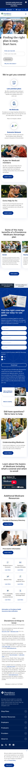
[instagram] (10, 745)
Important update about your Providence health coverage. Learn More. (14, 4)
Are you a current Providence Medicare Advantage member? (13, 353)
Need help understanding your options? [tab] (7, 285)
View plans (8, 59)
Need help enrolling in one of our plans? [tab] (21, 285)
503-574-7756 (5, 631)
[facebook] (13, 745)
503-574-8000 (13, 654)
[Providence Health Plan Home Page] (6, 14)
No (4, 359)
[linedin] (2, 745)
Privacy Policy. (12, 760)
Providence (6, 19)
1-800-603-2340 (10, 666)
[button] (26, 14)
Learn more (8, 176)
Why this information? (10, 63)
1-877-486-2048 (6, 646)
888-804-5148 (14, 631)
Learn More (8, 453)
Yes (5, 356)
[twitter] (6, 745)
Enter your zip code (9, 50)
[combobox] (14, 54)
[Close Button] (26, 2)
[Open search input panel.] (25, 9)
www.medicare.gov (11, 648)
